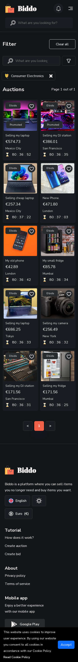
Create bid (13, 554)
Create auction (16, 546)
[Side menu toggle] (70, 8)
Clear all (62, 44)
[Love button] (31, 106)
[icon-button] (58, 8)
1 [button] (39, 425)
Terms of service (17, 583)
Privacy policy (15, 575)
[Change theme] (39, 500)
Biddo (27, 8)
